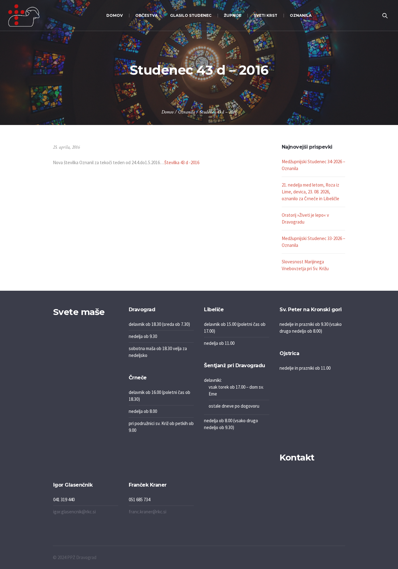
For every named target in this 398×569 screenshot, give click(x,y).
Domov (167, 112)
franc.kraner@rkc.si (147, 512)
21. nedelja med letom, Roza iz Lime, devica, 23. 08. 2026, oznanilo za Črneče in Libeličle (310, 191)
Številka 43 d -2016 (181, 162)
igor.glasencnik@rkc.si (74, 512)
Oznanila (186, 112)
